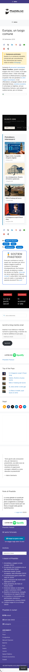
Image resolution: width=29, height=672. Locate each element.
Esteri (13, 244)
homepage (17, 62)
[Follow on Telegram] (24, 406)
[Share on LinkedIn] (12, 44)
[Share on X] (8, 44)
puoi (20, 280)
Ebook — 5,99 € (10, 127)
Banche (4, 643)
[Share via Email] (24, 44)
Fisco (4, 634)
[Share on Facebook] (4, 44)
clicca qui (22, 272)
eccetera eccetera (20, 84)
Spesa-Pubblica (7, 654)
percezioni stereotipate (17, 67)
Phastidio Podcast (8, 360)
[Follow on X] (12, 406)
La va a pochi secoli (6, 301)
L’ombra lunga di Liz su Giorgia (14, 602)
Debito (4, 648)
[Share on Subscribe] (20, 44)
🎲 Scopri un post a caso (14, 538)
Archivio (6, 244)
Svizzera (19, 247)
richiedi (6, 276)
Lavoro (4, 651)
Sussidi (4, 659)
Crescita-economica (8, 657)
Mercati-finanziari (7, 640)
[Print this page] (4, 48)
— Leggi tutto (18, 512)
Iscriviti (7, 343)
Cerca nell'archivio (10, 315)
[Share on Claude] (16, 44)
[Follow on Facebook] (8, 406)
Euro (3, 645)
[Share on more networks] (8, 48)
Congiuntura (6, 637)
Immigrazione (10, 247)
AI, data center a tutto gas (17, 387)
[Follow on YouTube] (20, 406)
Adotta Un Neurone (11, 240)
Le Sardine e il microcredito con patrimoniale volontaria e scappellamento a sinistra (14, 598)
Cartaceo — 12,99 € (22, 127)
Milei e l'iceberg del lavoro (17, 383)
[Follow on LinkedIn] (16, 406)
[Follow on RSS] (4, 406)
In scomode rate (21, 301)
